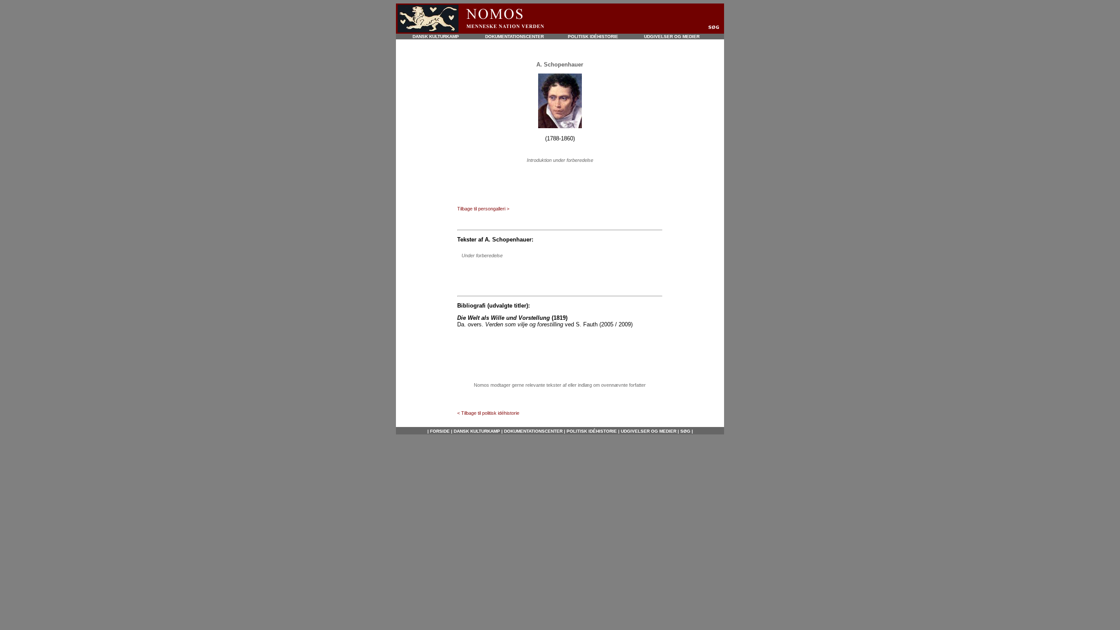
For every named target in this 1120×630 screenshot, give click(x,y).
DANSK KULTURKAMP (436, 36)
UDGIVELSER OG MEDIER (672, 36)
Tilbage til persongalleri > (483, 208)
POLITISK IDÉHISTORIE (593, 36)
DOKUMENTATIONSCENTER (514, 36)
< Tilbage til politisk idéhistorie (488, 413)
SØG (684, 431)
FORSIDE (440, 431)
